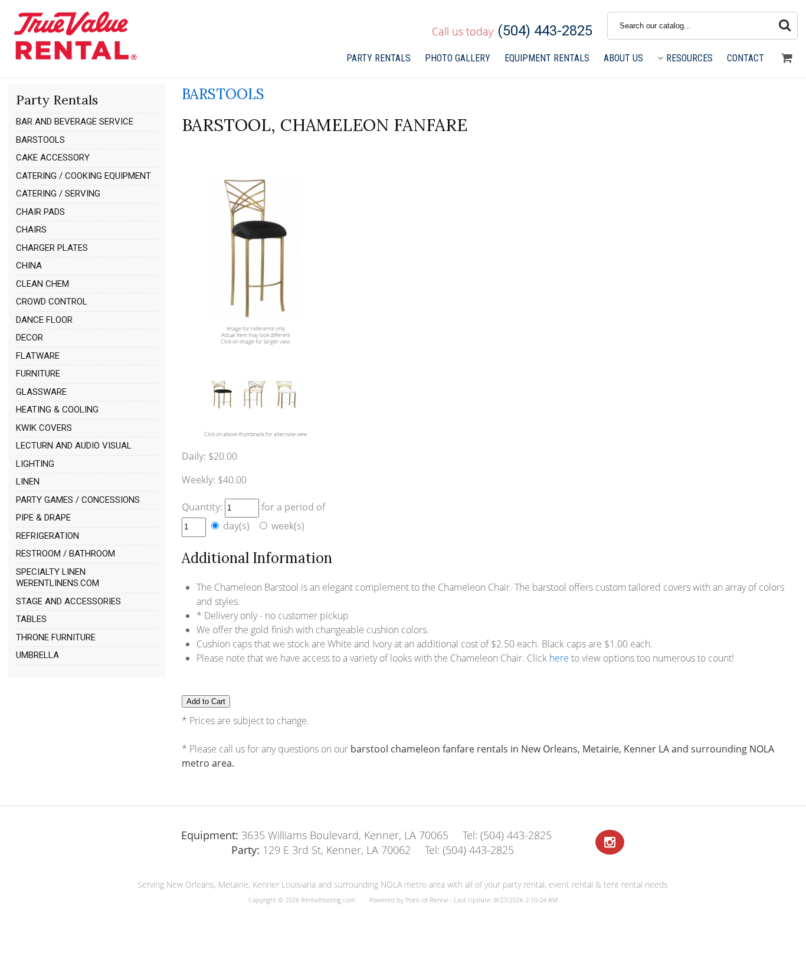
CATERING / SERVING (58, 193)
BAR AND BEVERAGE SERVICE (74, 121)
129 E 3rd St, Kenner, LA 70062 (321, 850)
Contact (745, 58)
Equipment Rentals (546, 58)
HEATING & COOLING (57, 409)
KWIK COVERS (44, 428)
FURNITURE (38, 373)
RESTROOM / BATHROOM (65, 553)
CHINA (29, 265)
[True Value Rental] (74, 58)
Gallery (457, 58)
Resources (689, 58)
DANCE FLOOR (44, 320)
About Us (623, 58)
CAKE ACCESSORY (53, 157)
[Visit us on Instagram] (609, 842)
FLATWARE (38, 356)
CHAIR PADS (40, 212)
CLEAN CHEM (42, 284)
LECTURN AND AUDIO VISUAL (74, 445)
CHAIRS (31, 229)
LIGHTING (35, 464)
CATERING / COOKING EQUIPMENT (83, 176)
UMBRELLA (37, 655)
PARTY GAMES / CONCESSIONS (78, 500)
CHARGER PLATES (52, 248)
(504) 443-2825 (544, 30)
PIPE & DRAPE (43, 517)
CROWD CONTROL (51, 301)
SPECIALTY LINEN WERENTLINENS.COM (57, 578)
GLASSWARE (41, 392)
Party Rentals (378, 58)
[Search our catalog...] (785, 25)
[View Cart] (786, 58)
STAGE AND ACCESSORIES (68, 601)
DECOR (29, 337)
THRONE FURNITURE (56, 637)
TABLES (31, 619)
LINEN (28, 481)
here (559, 658)
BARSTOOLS (40, 140)
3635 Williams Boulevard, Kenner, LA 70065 (314, 835)
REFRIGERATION (47, 536)
